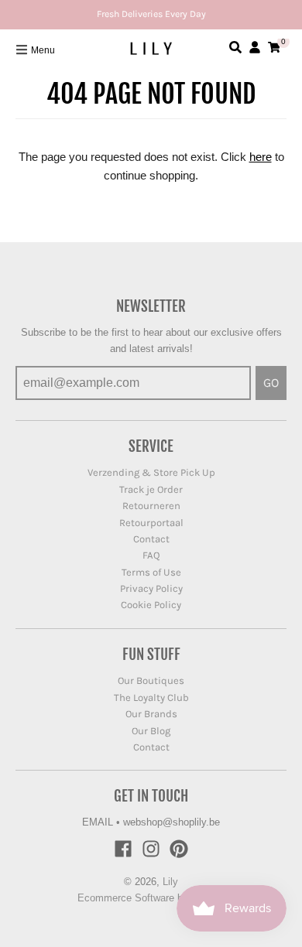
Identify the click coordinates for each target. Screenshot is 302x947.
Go (271, 382)
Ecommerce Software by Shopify (151, 898)
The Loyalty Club (151, 697)
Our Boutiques (151, 680)
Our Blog (151, 731)
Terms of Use (151, 572)
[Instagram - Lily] (151, 848)
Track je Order (151, 489)
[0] (274, 47)
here (260, 156)
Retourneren (151, 505)
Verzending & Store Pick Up (151, 472)
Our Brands (151, 714)
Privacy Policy (151, 588)
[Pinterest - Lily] (179, 848)
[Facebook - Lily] (123, 848)
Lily (170, 881)
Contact (151, 539)
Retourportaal (151, 522)
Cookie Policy (151, 604)
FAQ (151, 555)
